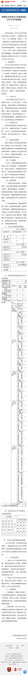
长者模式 (23, 10)
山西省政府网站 (9, 645)
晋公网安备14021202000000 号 (21, 662)
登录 (26, 1)
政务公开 (12, 5)
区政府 (7, 5)
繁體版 (23, 1)
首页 (2, 5)
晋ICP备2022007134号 (18, 660)
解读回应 (19, 5)
